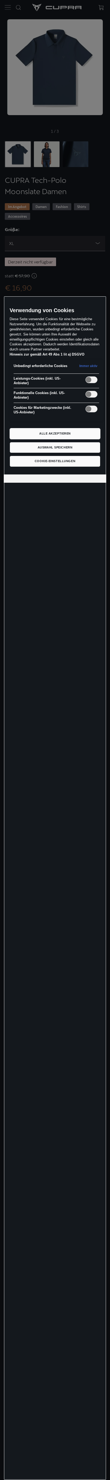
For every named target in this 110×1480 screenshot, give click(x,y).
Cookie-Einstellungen (55, 461)
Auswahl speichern (55, 447)
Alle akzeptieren (55, 433)
